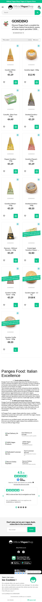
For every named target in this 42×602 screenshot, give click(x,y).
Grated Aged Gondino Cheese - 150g (31, 249)
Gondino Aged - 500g (31, 70)
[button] (18, 33)
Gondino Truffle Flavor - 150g (10, 293)
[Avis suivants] (39, 496)
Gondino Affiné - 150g (10, 71)
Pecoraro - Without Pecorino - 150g (10, 249)
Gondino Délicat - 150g (11, 204)
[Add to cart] (16, 82)
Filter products (6, 39)
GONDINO (10, 64)
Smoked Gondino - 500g (31, 204)
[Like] (4, 82)
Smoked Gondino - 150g (31, 115)
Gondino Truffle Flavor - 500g (10, 338)
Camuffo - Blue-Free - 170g (10, 115)
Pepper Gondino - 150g (10, 160)
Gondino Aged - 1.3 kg (31, 293)
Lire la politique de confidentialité (11, 593)
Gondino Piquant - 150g (31, 160)
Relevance (36, 40)
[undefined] (33, 482)
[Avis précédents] (3, 496)
